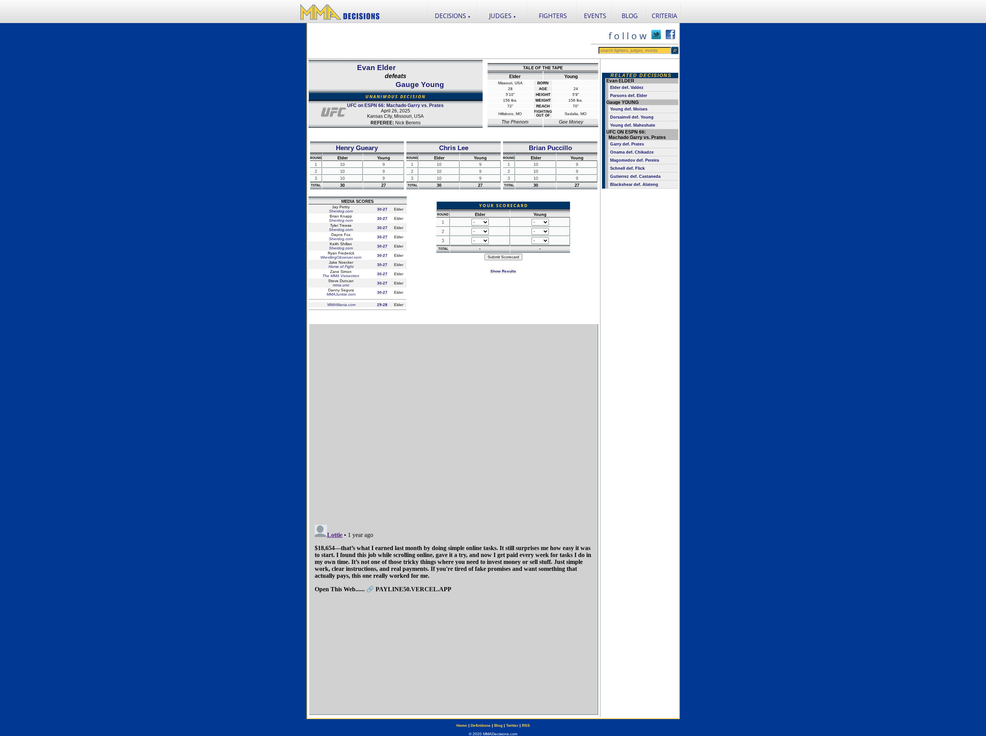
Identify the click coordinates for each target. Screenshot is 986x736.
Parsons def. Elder (628, 95)
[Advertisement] (449, 40)
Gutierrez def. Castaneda (635, 176)
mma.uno (341, 285)
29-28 (382, 305)
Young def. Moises (628, 109)
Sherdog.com (341, 211)
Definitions (481, 725)
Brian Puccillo (550, 148)
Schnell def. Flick (627, 168)
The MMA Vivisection (340, 276)
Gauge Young (420, 84)
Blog (498, 725)
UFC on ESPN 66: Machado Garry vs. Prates (395, 105)
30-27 (382, 209)
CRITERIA (664, 16)
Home (461, 725)
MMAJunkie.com (341, 294)
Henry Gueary (357, 148)
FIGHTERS (553, 16)
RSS (526, 725)
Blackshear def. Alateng (634, 184)
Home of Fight (341, 266)
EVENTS (595, 16)
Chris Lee (453, 148)
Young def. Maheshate (632, 125)
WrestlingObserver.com (340, 257)
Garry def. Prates (627, 144)
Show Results (503, 271)
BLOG (630, 16)
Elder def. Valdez (627, 87)
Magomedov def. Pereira (634, 160)
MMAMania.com (340, 305)
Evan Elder (376, 68)
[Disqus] (454, 421)
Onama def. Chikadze (632, 152)
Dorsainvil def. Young (632, 117)
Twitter (512, 725)
